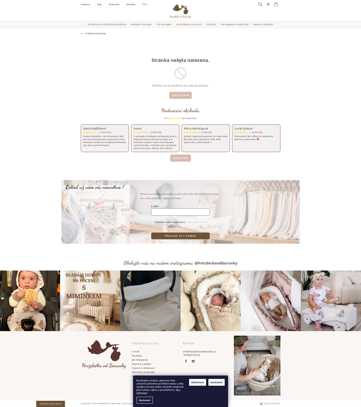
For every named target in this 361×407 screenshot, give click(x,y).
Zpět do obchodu (180, 95)
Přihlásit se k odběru (180, 235)
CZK (144, 4)
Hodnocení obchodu (180, 110)
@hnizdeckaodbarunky (216, 263)
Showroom (114, 4)
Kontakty (130, 4)
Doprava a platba (141, 363)
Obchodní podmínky (143, 372)
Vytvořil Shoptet (271, 403)
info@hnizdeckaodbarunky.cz (199, 351)
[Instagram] (193, 361)
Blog (99, 4)
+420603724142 (191, 354)
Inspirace (85, 4)
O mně (135, 351)
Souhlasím (217, 382)
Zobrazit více (180, 158)
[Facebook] (186, 361)
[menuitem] (107, 24)
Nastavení (144, 400)
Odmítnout (197, 382)
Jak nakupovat (140, 359)
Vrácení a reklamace (143, 368)
